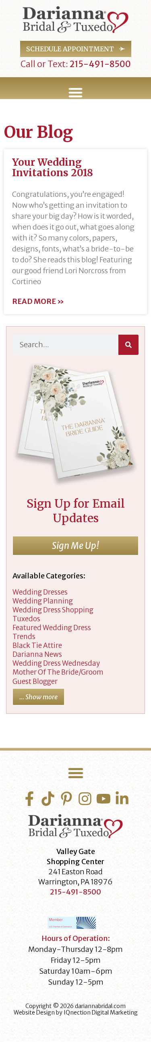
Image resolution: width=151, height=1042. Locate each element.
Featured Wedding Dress (51, 627)
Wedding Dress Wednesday (56, 663)
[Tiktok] (48, 798)
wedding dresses (40, 592)
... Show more (38, 697)
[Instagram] (85, 798)
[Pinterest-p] (66, 798)
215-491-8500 (99, 64)
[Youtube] (103, 798)
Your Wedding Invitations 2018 (52, 167)
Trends (23, 636)
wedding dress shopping (52, 609)
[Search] (128, 345)
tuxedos (26, 618)
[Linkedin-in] (122, 798)
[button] (75, 92)
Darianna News (37, 654)
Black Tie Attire (37, 645)
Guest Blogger (35, 681)
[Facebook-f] (29, 798)
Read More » (38, 301)
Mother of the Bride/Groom (57, 672)
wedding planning (42, 601)
